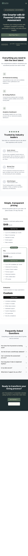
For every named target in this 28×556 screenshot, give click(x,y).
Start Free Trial (13, 35)
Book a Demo (14, 39)
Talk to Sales (14, 404)
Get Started (13, 399)
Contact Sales (14, 297)
